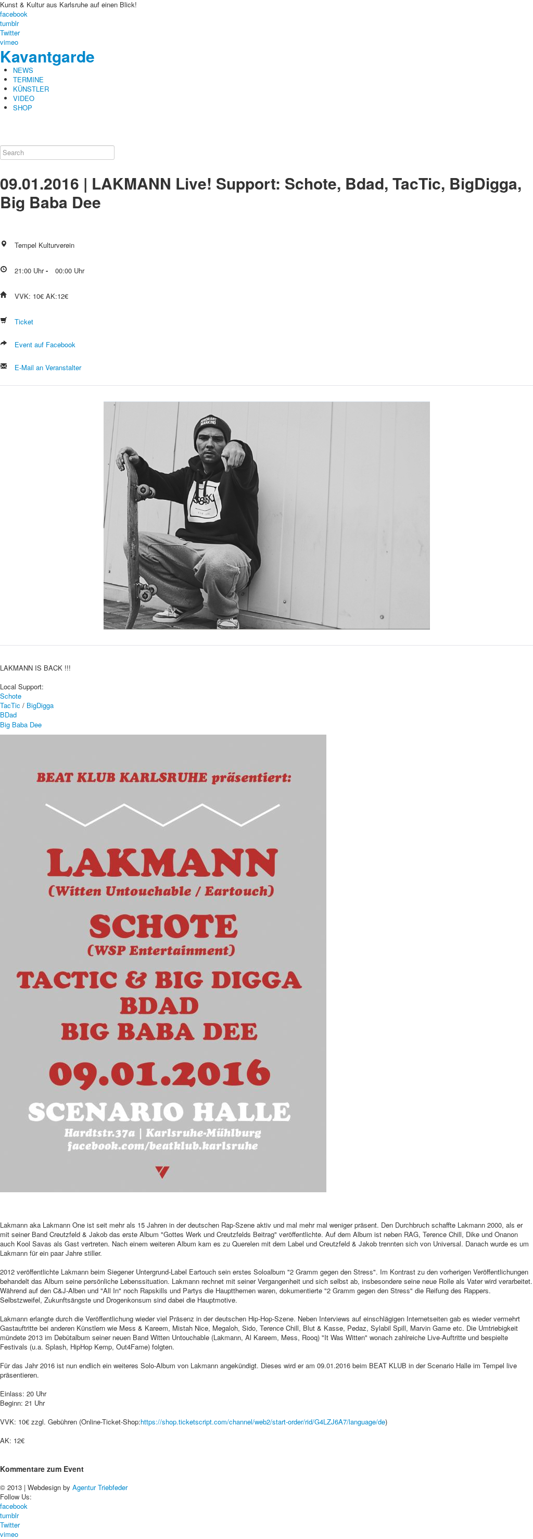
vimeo (9, 42)
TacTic (10, 705)
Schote (10, 696)
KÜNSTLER (31, 89)
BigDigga (40, 705)
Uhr (38, 270)
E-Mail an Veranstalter (46, 367)
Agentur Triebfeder (100, 1487)
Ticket (22, 321)
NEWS (23, 70)
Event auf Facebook (43, 344)
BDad (8, 715)
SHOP (22, 107)
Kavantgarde (47, 56)
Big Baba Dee (21, 724)
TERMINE (28, 79)
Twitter (10, 32)
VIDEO (23, 98)
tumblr (9, 23)
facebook (14, 14)
